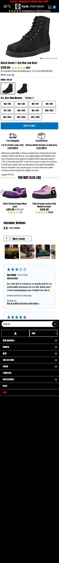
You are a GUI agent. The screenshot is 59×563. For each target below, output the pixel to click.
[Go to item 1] (12, 252)
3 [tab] (45, 58)
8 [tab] (56, 58)
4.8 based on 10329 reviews (36, 11)
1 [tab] (41, 58)
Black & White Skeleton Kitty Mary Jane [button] (23, 303)
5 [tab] (49, 58)
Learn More (13, 147)
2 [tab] (43, 58)
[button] (19, 67)
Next (53, 192)
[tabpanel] (29, 36)
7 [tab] (54, 58)
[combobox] (29, 324)
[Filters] (7, 238)
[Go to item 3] (43, 252)
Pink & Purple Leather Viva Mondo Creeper (44, 205)
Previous (3, 192)
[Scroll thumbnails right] (52, 251)
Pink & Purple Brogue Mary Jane (15, 205)
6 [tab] (51, 58)
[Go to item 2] (27, 252)
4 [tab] (47, 58)
